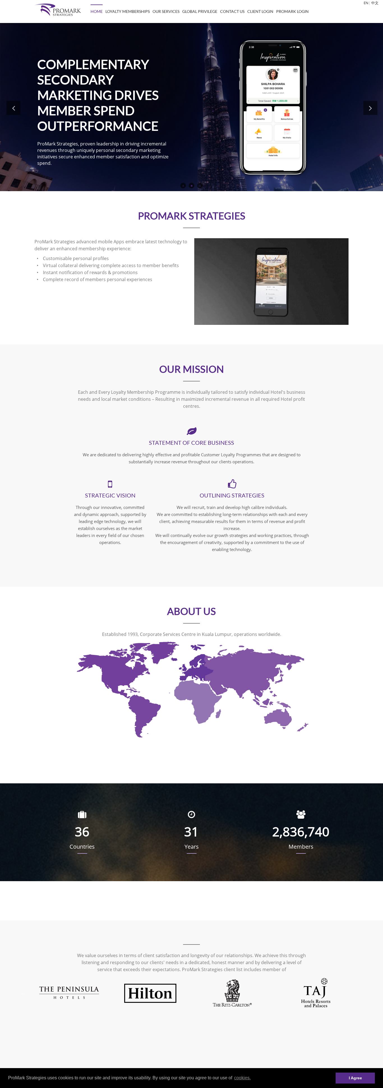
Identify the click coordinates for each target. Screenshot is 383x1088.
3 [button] (200, 185)
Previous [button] (13, 108)
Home (97, 11)
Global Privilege (199, 11)
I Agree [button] (355, 1078)
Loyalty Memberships (127, 11)
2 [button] (191, 185)
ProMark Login (292, 11)
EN (366, 2)
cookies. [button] (242, 1077)
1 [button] (183, 185)
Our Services (166, 11)
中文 (375, 2)
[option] (68, 993)
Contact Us (232, 11)
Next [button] (370, 108)
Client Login (260, 11)
